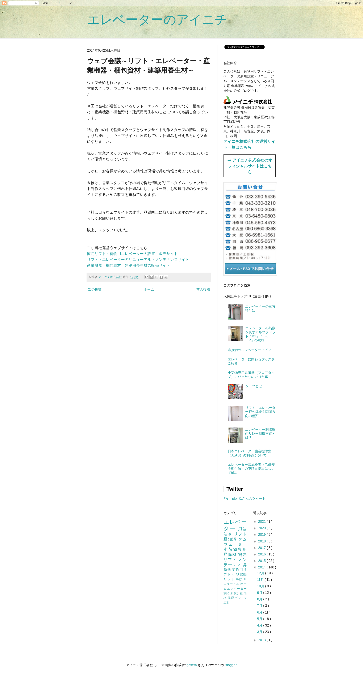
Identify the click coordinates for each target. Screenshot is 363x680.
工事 (226, 602)
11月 (261, 579)
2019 (262, 534)
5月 (260, 619)
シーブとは (253, 386)
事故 (240, 579)
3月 (260, 632)
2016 (262, 554)
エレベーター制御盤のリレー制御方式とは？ (260, 433)
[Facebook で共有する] (161, 277)
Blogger (230, 665)
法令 (229, 534)
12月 (261, 573)
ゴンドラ (241, 597)
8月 (260, 599)
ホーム (149, 289)
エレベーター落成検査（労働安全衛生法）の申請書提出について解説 (251, 468)
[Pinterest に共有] (166, 277)
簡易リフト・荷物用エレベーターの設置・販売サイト (132, 254)
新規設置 (236, 593)
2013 (262, 640)
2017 (262, 548)
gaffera (192, 665)
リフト (240, 534)
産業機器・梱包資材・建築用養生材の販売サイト (128, 265)
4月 (260, 625)
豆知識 (231, 539)
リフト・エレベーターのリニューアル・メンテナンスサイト (138, 259)
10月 (261, 586)
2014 (262, 567)
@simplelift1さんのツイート (245, 498)
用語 (242, 529)
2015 (262, 561)
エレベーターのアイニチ (157, 20)
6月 (260, 612)
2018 (262, 541)
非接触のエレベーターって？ (249, 350)
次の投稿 (94, 289)
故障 (227, 593)
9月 (260, 592)
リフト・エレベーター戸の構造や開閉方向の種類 (260, 411)
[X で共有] (156, 277)
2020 (262, 528)
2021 (262, 521)
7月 (260, 605)
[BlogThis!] (151, 277)
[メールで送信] (147, 277)
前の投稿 (203, 289)
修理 (231, 597)
